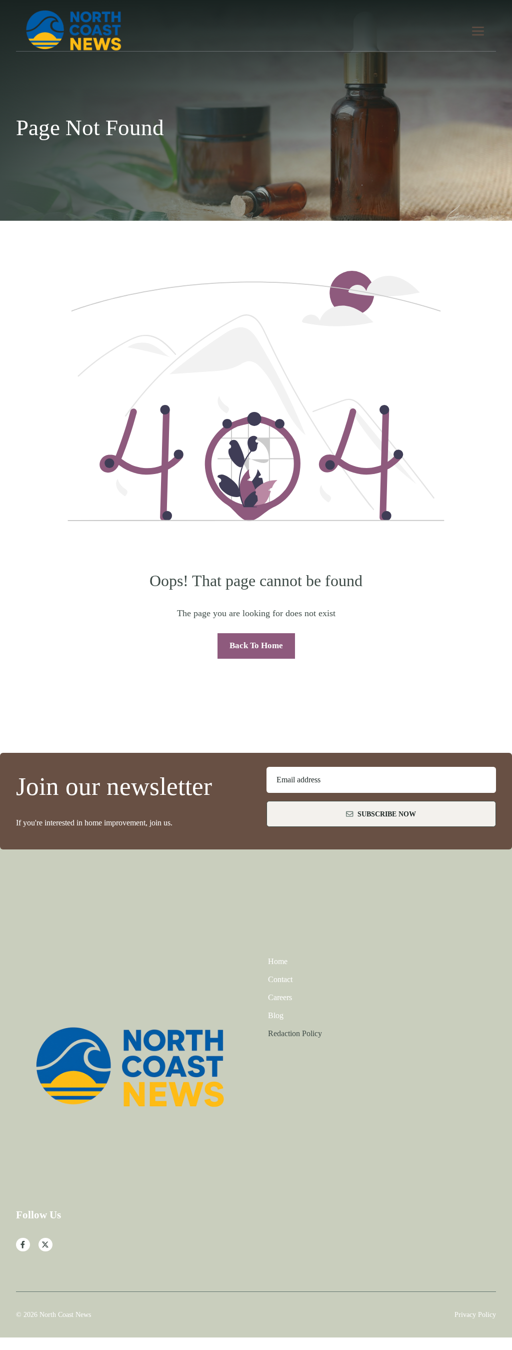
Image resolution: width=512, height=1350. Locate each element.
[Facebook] (23, 1245)
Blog (276, 1015)
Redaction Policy (295, 1033)
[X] (45, 1245)
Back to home (256, 645)
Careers (280, 997)
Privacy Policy (475, 1314)
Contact (280, 979)
